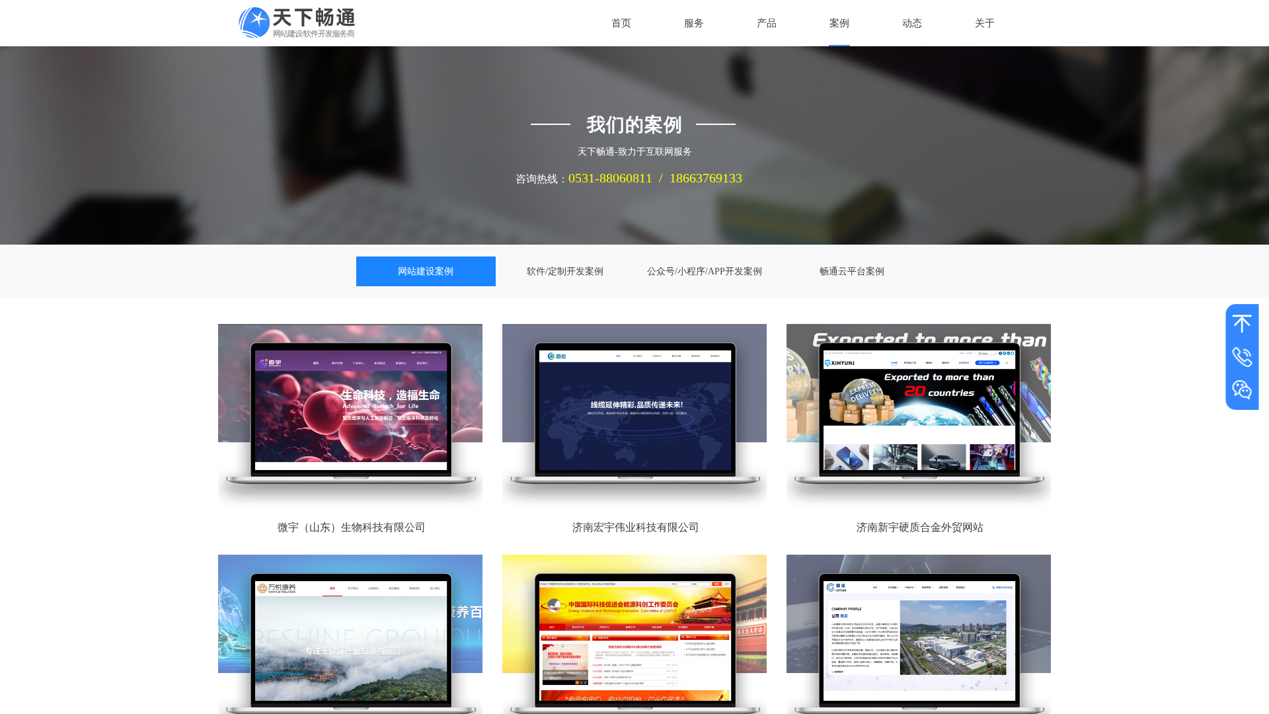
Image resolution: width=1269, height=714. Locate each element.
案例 (839, 23)
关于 (985, 23)
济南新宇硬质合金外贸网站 (920, 527)
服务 (694, 23)
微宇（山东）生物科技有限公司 (352, 527)
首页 (621, 23)
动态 (912, 23)
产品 (767, 23)
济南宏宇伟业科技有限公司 (635, 527)
